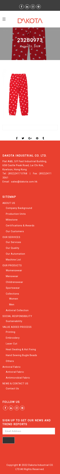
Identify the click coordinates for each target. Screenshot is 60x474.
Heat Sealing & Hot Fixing (21, 349)
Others (10, 361)
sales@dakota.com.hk (24, 181)
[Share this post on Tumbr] (43, 135)
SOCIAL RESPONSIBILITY (17, 316)
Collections (12, 293)
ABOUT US (8, 203)
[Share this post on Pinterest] (37, 135)
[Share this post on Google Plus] (30, 135)
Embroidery (13, 337)
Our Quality (12, 248)
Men (11, 304)
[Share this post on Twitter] (23, 135)
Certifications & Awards (20, 225)
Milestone (12, 219)
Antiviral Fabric (11, 367)
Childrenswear (14, 282)
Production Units (16, 214)
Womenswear (14, 270)
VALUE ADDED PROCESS (17, 327)
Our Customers (15, 231)
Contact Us (12, 388)
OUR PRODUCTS (12, 265)
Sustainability (14, 321)
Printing (10, 332)
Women (13, 298)
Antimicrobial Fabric (18, 377)
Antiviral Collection (17, 310)
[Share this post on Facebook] (17, 135)
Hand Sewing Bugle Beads (21, 355)
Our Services (13, 242)
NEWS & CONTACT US (15, 383)
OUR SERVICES (11, 237)
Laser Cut (11, 343)
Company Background (19, 208)
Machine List (13, 259)
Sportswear (13, 288)
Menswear (12, 276)
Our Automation (15, 253)
